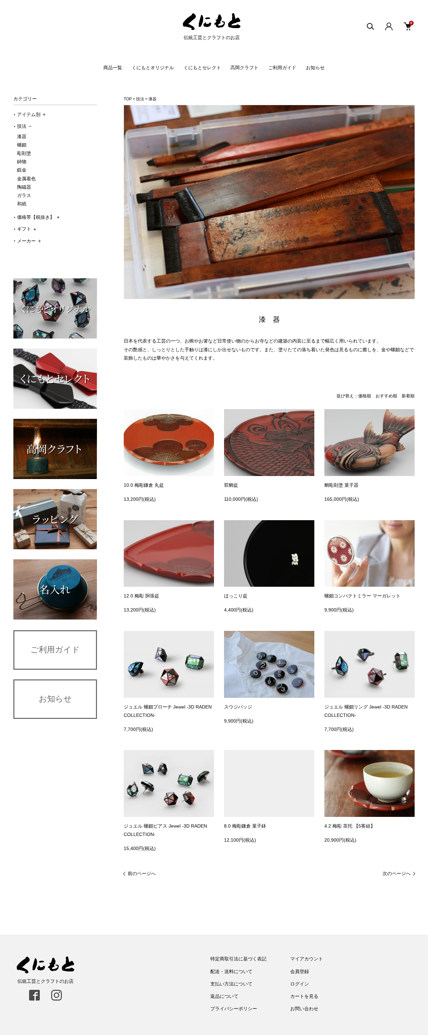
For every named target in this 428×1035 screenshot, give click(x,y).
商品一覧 (112, 67)
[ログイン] (389, 26)
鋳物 (21, 161)
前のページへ (142, 873)
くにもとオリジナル (153, 67)
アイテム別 (28, 114)
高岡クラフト (244, 67)
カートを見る (304, 996)
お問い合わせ (304, 1008)
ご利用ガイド (282, 67)
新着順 (408, 395)
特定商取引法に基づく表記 (238, 958)
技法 (21, 126)
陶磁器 (24, 187)
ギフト (24, 228)
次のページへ (397, 873)
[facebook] (34, 995)
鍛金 (21, 170)
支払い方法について (231, 983)
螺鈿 (21, 145)
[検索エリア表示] (370, 26)
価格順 (364, 395)
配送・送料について (231, 971)
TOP (128, 99)
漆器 (21, 136)
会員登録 (299, 971)
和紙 (21, 203)
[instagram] (56, 995)
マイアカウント (306, 958)
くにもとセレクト (202, 67)
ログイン (299, 983)
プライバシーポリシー (233, 1008)
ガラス (24, 195)
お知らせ (315, 67)
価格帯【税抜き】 (36, 217)
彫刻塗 (24, 153)
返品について (224, 996)
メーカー (26, 241)
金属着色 (26, 178)
